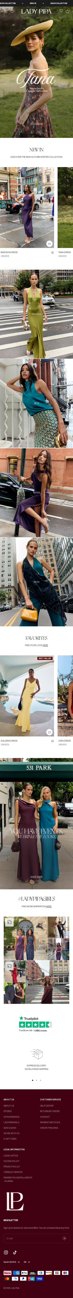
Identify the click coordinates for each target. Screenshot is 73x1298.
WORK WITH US (11, 1133)
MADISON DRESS (9, 252)
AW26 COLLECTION (17, 3)
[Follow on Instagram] (6, 1252)
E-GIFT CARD (10, 1138)
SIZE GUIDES (10, 1128)
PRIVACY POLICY (12, 1166)
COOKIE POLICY (11, 1161)
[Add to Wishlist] (52, 253)
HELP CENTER (47, 1105)
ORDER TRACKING (49, 1128)
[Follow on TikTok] (15, 1252)
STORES (8, 1111)
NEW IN (43, 3)
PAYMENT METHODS (50, 1122)
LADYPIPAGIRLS (11, 1122)
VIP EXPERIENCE (11, 1117)
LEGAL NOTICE (11, 1155)
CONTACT (45, 1117)
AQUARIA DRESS (9, 740)
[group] (36, 72)
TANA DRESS (64, 252)
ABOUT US (9, 1105)
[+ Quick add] (49, 244)
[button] (25, 938)
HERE (45, 645)
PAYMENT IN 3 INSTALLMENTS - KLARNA (18, 1179)
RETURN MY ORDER (50, 1111)
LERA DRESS (64, 740)
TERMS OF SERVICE (13, 1172)
